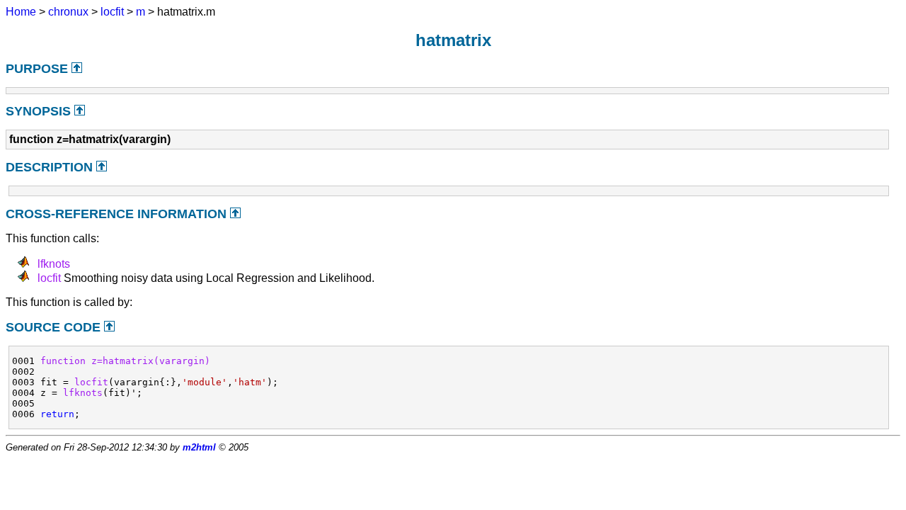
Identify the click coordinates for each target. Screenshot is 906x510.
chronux (68, 12)
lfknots (54, 264)
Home (21, 12)
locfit (112, 12)
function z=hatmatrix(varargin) (125, 361)
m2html (199, 447)
